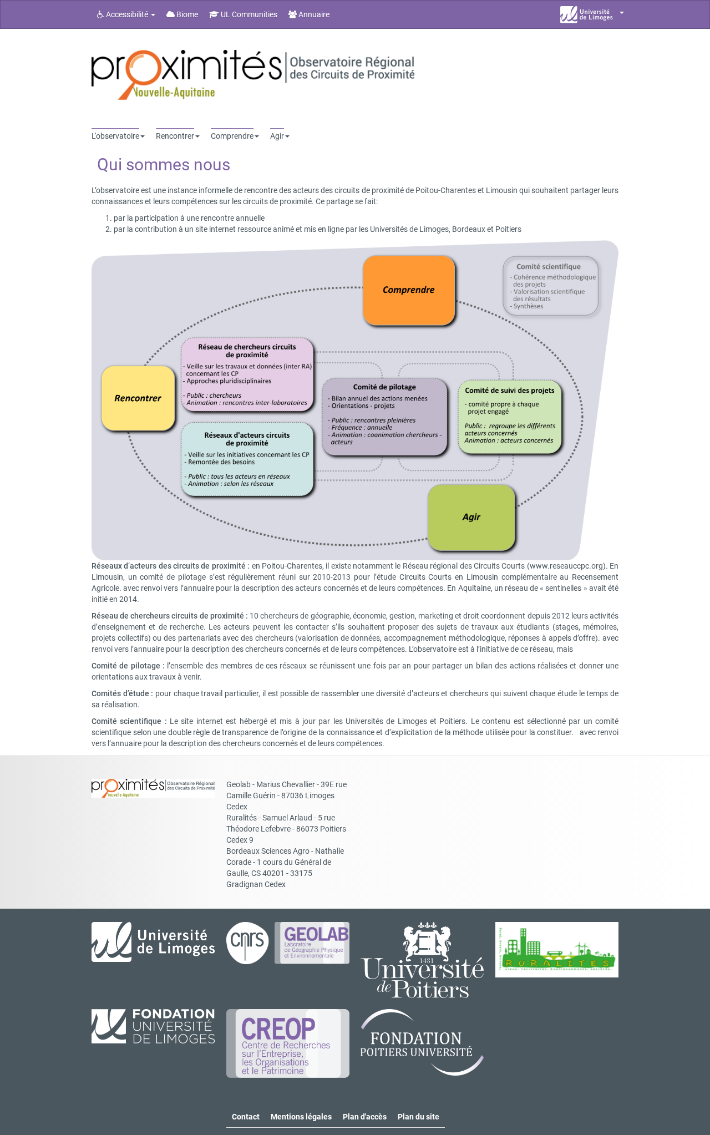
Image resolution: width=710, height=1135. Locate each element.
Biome (186, 14)
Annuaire (313, 14)
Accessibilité (127, 14)
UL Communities (248, 14)
